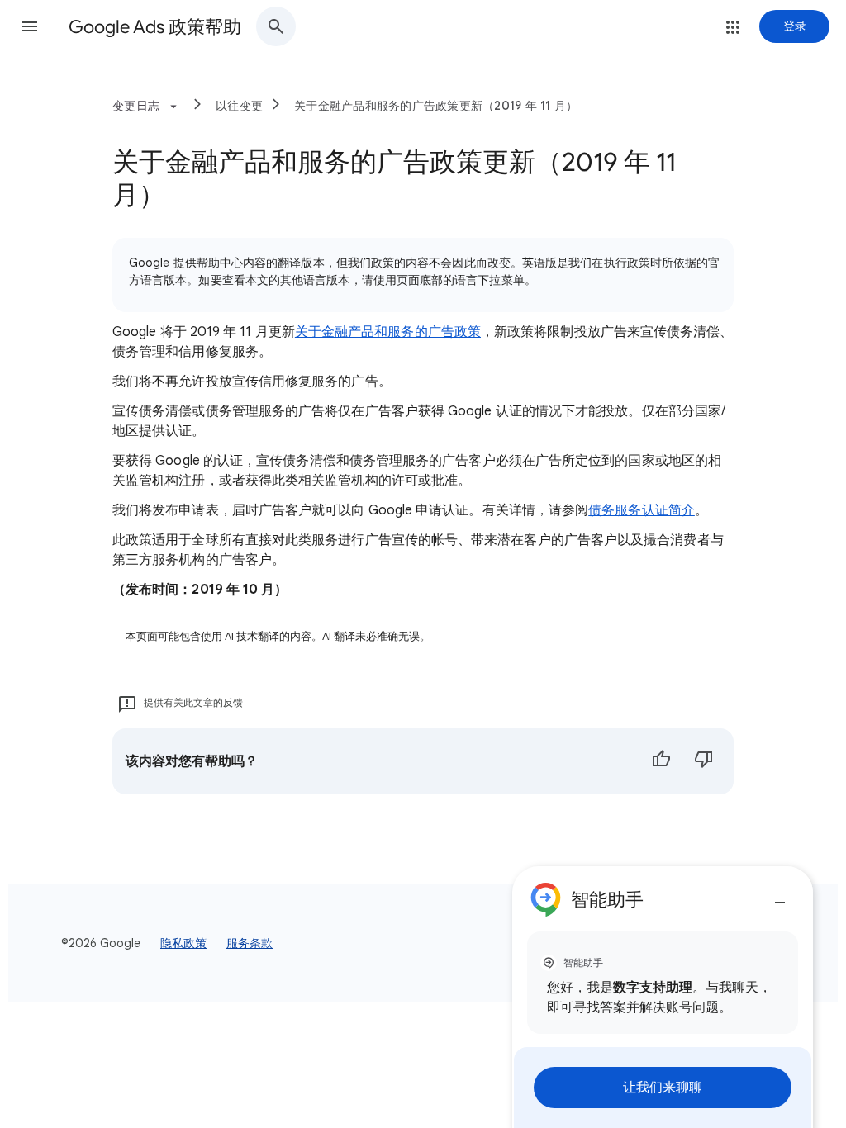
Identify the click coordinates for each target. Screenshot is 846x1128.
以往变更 (239, 105)
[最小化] (780, 896)
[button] (30, 26)
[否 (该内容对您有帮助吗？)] (703, 761)
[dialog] (662, 997)
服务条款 (249, 943)
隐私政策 (183, 943)
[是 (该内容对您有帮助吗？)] (660, 761)
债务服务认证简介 (641, 510)
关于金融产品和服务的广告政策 (388, 332)
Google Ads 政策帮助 (155, 27)
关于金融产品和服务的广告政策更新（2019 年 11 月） (435, 105)
